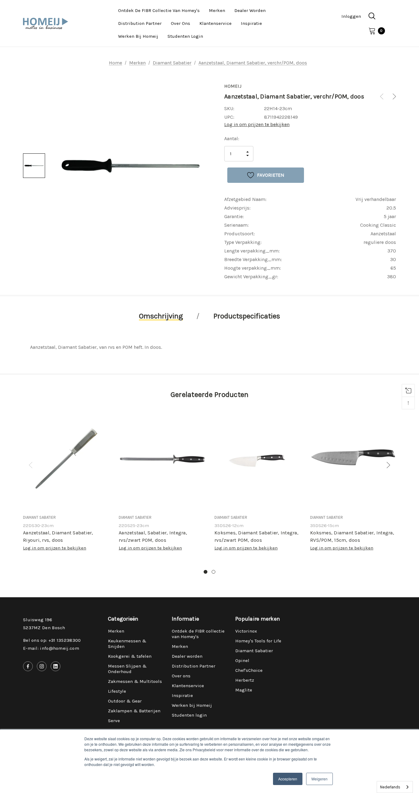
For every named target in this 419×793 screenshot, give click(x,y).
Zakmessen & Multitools (135, 681)
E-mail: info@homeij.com (51, 648)
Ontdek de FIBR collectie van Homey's (198, 633)
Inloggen (351, 16)
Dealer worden (187, 656)
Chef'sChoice (249, 670)
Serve (114, 720)
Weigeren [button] (319, 778)
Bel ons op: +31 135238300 (52, 640)
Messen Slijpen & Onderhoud (127, 668)
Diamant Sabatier (254, 650)
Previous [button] (30, 465)
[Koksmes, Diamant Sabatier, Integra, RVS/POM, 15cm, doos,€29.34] (353, 459)
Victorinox (246, 631)
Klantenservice (188, 685)
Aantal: (231, 138)
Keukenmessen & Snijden (127, 643)
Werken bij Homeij (192, 705)
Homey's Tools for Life (258, 641)
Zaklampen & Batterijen (134, 711)
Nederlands (390, 787)
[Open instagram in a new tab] (42, 666)
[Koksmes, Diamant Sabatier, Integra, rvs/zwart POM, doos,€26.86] (257, 459)
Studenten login (189, 715)
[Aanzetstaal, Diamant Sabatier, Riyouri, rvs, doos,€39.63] (66, 459)
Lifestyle (117, 691)
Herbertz (244, 680)
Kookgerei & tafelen (130, 656)
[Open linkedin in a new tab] (55, 666)
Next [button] (388, 465)
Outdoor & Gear (125, 701)
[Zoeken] (372, 16)
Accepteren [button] (287, 778)
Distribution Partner (193, 666)
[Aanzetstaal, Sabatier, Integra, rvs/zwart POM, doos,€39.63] (162, 459)
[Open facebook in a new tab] (28, 666)
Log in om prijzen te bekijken (257, 124)
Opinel (242, 660)
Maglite (243, 690)
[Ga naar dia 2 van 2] (213, 572)
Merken (116, 631)
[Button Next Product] (392, 96)
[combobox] (395, 787)
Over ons (181, 676)
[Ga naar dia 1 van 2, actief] (205, 572)
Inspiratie (182, 695)
